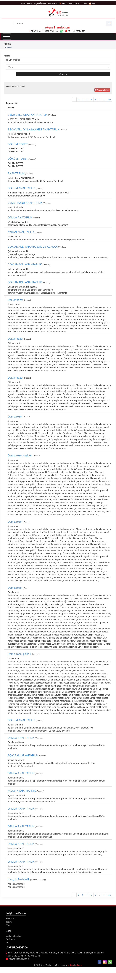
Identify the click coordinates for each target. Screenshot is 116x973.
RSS (8, 942)
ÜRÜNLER (10, 939)
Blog (93, 3)
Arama (64, 74)
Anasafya (8, 47)
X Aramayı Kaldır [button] (102, 90)
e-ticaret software (75, 965)
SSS (85, 3)
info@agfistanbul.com (76, 30)
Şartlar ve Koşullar (13, 936)
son (109, 99)
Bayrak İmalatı (40, 3)
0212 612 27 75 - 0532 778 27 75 (44, 30)
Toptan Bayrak (26, 3)
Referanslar (52, 3)
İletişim (64, 3)
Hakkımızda (74, 3)
